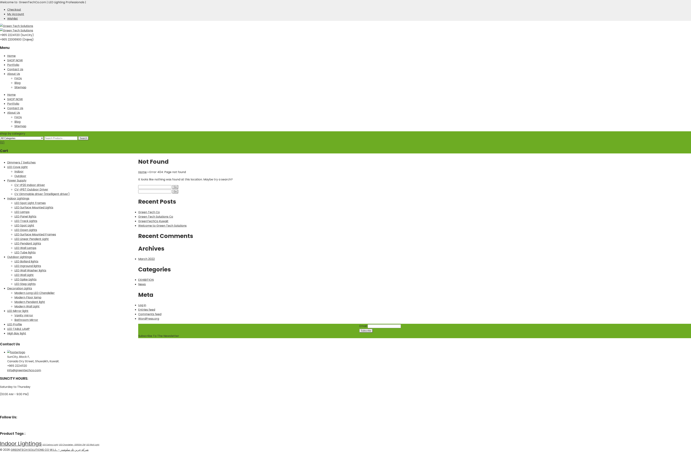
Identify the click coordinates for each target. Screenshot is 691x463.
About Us (13, 74)
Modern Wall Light (27, 306)
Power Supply (16, 180)
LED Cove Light (17, 167)
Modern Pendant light (29, 302)
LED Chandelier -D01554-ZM (72, 444)
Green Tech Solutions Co (155, 217)
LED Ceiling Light (50, 444)
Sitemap (20, 87)
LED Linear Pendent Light (31, 239)
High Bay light (16, 333)
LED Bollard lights (26, 261)
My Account (15, 14)
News (142, 284)
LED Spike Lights (25, 279)
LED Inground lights (27, 266)
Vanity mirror (23, 315)
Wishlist (12, 19)
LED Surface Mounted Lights (33, 207)
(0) (2, 142)
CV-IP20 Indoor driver (29, 185)
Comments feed (149, 314)
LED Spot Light (24, 225)
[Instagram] (7, 425)
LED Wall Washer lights (30, 270)
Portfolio (13, 65)
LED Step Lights (25, 284)
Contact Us (15, 69)
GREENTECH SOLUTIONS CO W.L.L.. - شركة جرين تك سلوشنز (50, 450)
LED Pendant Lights (27, 243)
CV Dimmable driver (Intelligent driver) (42, 194)
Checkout (14, 10)
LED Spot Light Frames (30, 203)
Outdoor (20, 176)
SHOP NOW (15, 60)
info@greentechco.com (24, 370)
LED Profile (14, 324)
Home (11, 56)
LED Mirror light (17, 311)
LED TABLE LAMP (18, 329)
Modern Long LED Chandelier (34, 293)
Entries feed (146, 310)
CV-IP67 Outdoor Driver (31, 189)
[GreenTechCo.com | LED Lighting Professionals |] (16, 26)
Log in (142, 305)
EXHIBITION (146, 280)
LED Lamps (22, 212)
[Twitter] (4, 425)
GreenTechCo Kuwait (153, 221)
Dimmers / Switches (21, 162)
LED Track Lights (25, 221)
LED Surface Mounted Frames (35, 234)
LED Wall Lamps (25, 248)
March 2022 (146, 259)
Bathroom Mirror (26, 320)
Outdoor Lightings (19, 257)
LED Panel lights (25, 216)
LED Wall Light (24, 275)
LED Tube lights (25, 252)
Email (363, 326)
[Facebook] (1, 425)
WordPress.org (148, 319)
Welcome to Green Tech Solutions (162, 226)
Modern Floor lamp (27, 297)
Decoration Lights (19, 288)
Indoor (19, 171)
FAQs (18, 78)
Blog (17, 83)
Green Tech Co (149, 212)
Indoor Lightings (18, 198)
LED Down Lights (25, 230)
